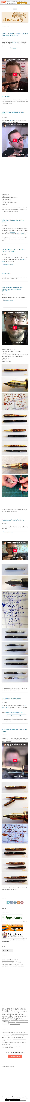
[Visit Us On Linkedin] (11, 903)
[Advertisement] (15, 176)
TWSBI (14, 1024)
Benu (14, 1009)
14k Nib (12, 1008)
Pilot (9, 1020)
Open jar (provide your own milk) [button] (12, 1100)
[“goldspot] (12, 930)
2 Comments (4, 254)
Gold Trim (25, 209)
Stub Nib (11, 1024)
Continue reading (6, 96)
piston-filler (14, 1020)
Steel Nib (6, 1023)
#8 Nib (3, 1008)
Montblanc (12, 1018)
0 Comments (4, 38)
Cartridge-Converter (10, 1011)
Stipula (8, 690)
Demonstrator (16, 209)
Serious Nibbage (24, 1022)
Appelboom (7, 1009)
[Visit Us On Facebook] (15, 903)
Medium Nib (5, 1018)
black (3, 101)
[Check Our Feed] (18, 903)
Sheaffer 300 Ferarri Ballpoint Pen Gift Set (16, 714)
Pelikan (12, 101)
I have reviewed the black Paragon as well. (11, 310)
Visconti (18, 1024)
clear (7, 209)
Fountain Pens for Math (7, 959)
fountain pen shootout (8, 1016)
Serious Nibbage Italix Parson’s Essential (16, 1035)
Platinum (8, 278)
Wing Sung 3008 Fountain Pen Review (19, 1032)
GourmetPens (23, 1016)
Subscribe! (22, 3)
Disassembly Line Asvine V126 (8, 962)
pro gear (14, 238)
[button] (15, 2)
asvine (11, 1009)
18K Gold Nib (17, 1008)
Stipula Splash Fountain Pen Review (13, 520)
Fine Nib (17, 1013)
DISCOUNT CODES (5, 912)
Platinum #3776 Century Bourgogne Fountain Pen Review (13, 250)
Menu (15, 8)
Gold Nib (6, 101)
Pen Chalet (14, 42)
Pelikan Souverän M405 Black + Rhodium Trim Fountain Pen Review (15, 34)
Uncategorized (15, 719)
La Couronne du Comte (10, 1017)
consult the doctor (23, 1011)
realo (17, 238)
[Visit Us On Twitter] (8, 903)
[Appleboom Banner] (12, 921)
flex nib (22, 1013)
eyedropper (12, 1013)
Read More (23, 1100)
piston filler (21, 101)
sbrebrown (18, 1022)
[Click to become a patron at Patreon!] (15, 1058)
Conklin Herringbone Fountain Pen (14, 712)
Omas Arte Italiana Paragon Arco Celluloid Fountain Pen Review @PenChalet (12, 289)
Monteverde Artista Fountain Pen (14, 715)
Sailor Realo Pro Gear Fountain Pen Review (13, 221)
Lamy (15, 1017)
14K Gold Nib (7, 1008)
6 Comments (4, 225)
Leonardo (19, 1017)
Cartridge (4, 209)
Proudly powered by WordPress (8, 1066)
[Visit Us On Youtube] (22, 903)
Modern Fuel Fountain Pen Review (9, 964)
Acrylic (3, 1009)
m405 (9, 101)
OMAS (3, 511)
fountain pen (4, 238)
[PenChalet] (15, 51)
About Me (11, 1047)
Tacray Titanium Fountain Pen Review (9, 966)
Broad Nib (18, 1009)
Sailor (8, 211)
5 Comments (4, 117)
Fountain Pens (15, 100)
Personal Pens (5, 1020)
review (20, 238)
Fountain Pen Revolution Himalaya (16, 1046)
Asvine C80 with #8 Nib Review (8, 961)
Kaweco (3, 1017)
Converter (10, 209)
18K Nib (23, 1008)
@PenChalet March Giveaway (11, 699)
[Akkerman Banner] (12, 938)
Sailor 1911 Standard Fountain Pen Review (13, 113)
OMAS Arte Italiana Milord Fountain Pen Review (14, 730)
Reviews (20, 100)
